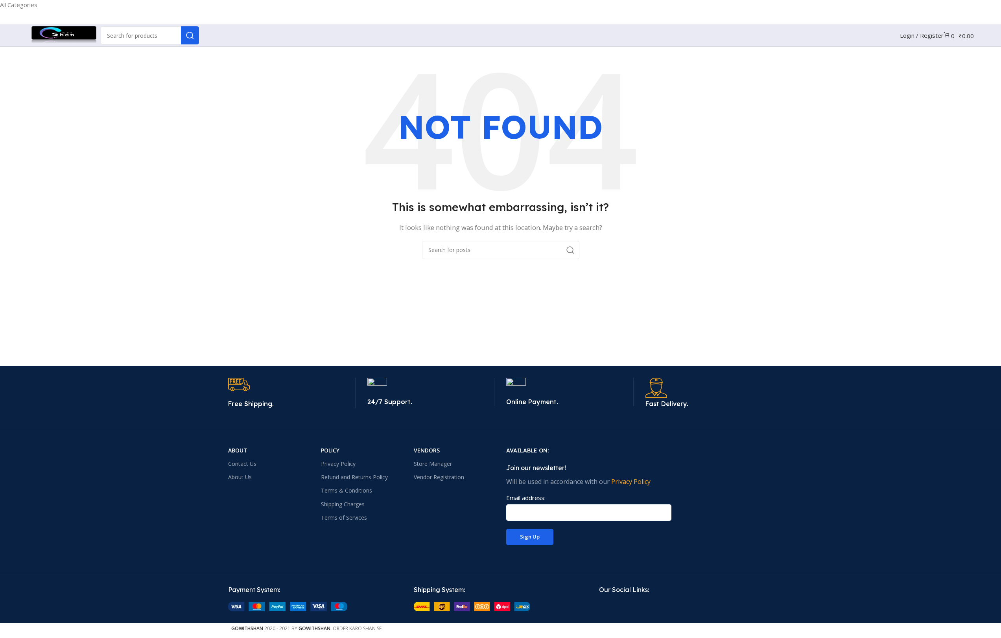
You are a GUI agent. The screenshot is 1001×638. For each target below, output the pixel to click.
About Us (240, 477)
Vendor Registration (439, 477)
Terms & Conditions (346, 490)
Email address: (526, 498)
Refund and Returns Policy (354, 477)
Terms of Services (344, 517)
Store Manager (433, 463)
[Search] (190, 35)
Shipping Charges (343, 504)
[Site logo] (64, 35)
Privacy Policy (338, 463)
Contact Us (242, 463)
